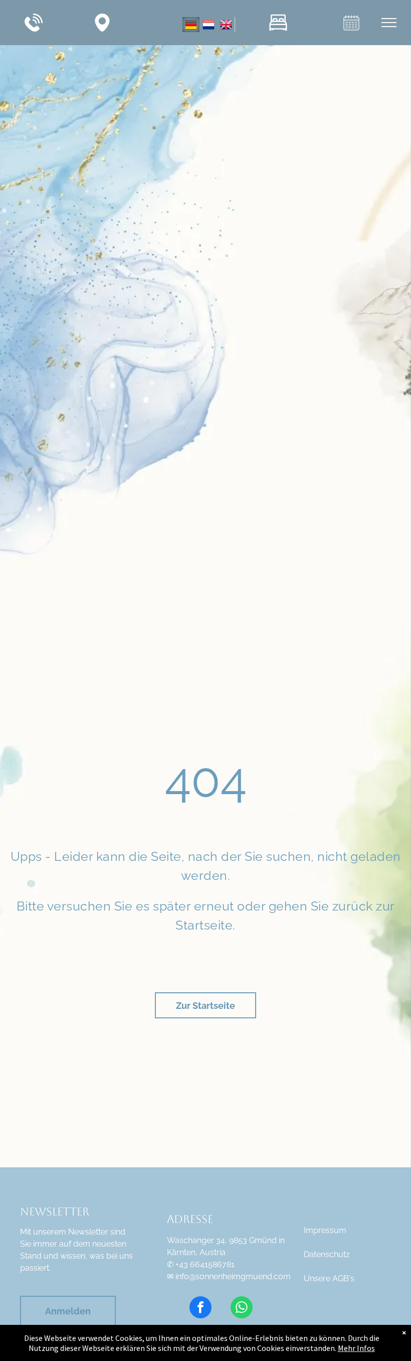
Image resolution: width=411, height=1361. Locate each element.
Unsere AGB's (329, 1278)
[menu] (389, 23)
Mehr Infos (356, 1348)
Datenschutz (327, 1254)
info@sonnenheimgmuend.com (233, 1276)
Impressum (325, 1230)
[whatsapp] (242, 1308)
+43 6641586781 (205, 1264)
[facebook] (200, 1308)
